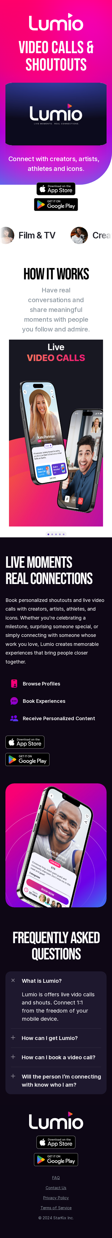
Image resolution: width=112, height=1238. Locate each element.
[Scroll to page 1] (47, 534)
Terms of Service (56, 1207)
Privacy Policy (56, 1197)
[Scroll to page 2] (52, 534)
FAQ (56, 1177)
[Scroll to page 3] (56, 534)
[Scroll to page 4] (60, 534)
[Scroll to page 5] (64, 534)
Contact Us (56, 1187)
